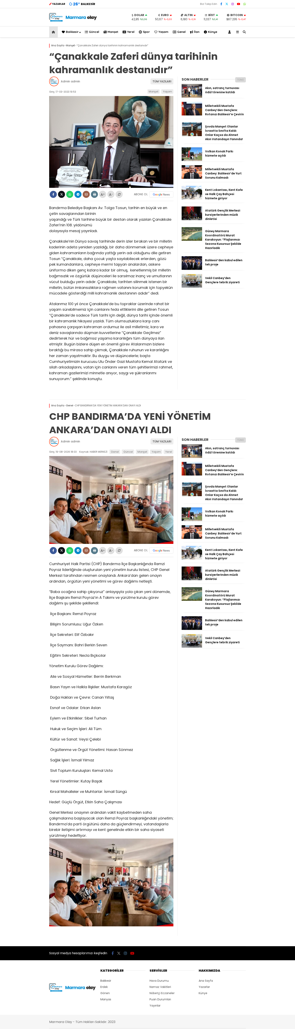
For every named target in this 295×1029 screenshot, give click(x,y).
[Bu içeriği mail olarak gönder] (86, 194)
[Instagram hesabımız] (232, 4)
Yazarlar (204, 987)
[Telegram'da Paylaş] (77, 194)
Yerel (130, 32)
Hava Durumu (159, 981)
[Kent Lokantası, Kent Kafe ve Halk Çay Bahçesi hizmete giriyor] (192, 198)
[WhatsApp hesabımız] (244, 4)
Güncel (94, 32)
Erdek (104, 987)
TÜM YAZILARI (162, 81)
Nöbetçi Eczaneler (162, 993)
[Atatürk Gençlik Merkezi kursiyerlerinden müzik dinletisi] (192, 219)
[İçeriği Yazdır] (94, 194)
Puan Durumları (160, 999)
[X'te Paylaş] (61, 194)
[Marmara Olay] (73, 20)
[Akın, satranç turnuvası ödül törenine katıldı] (192, 97)
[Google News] (161, 194)
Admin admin (70, 81)
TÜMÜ (240, 79)
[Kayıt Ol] (230, 31)
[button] (54, 31)
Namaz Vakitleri (160, 987)
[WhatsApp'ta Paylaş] (69, 194)
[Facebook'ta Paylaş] (53, 194)
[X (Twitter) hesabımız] (226, 4)
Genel (181, 32)
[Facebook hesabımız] (221, 4)
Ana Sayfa (206, 981)
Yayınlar (155, 1006)
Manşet (113, 32)
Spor (146, 32)
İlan (196, 32)
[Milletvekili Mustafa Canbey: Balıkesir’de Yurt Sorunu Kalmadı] (192, 178)
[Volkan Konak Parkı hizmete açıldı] (192, 160)
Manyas (105, 999)
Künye (212, 32)
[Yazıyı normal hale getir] (119, 194)
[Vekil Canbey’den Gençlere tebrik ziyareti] (192, 287)
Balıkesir (72, 32)
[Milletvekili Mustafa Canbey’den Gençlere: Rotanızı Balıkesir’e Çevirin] (192, 114)
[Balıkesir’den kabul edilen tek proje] (192, 269)
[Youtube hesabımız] (238, 4)
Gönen (105, 993)
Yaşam (163, 32)
